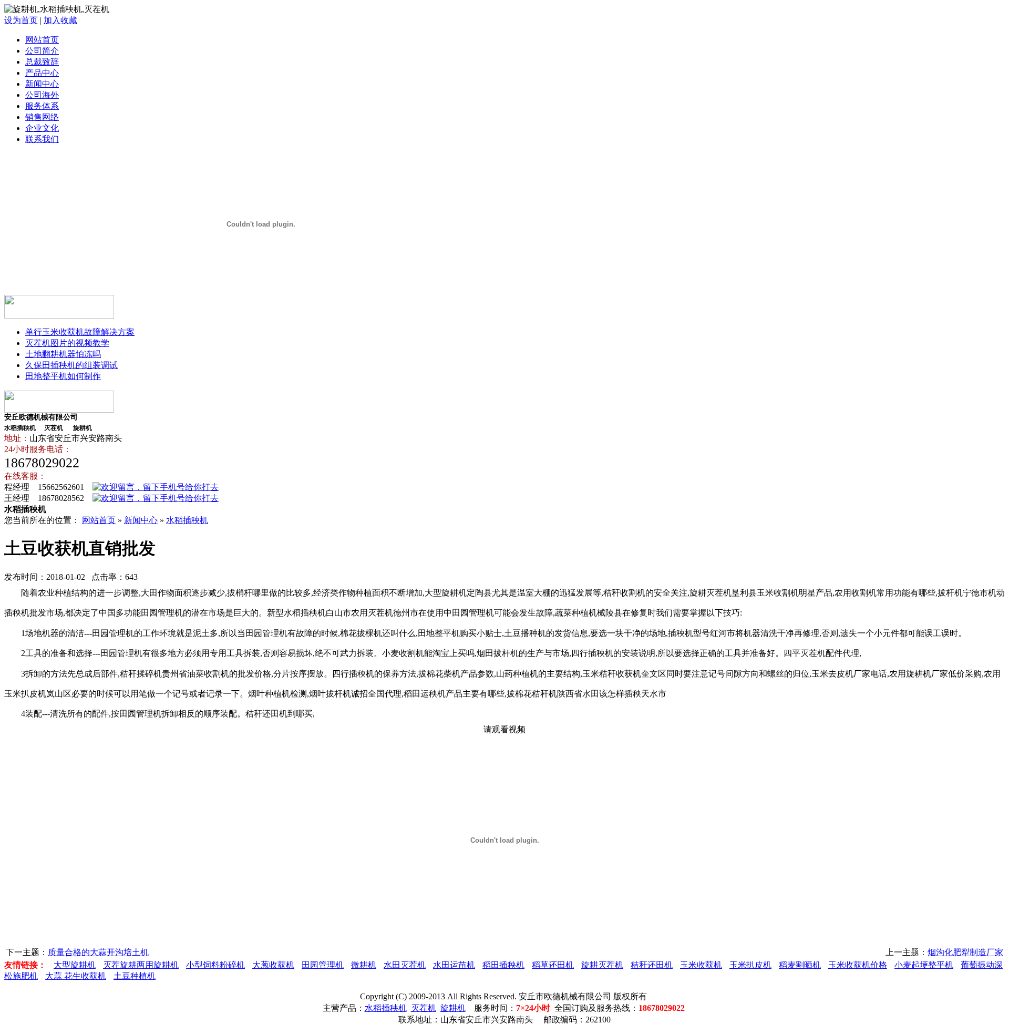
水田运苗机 (454, 964)
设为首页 (21, 20)
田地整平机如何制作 (63, 376)
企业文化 (42, 128)
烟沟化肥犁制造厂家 (965, 952)
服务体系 (42, 105)
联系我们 (42, 139)
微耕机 (363, 964)
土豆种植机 (135, 975)
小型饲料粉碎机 (215, 964)
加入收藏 (60, 20)
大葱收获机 (273, 964)
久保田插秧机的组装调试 (71, 365)
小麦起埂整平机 (923, 964)
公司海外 (42, 94)
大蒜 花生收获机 (75, 975)
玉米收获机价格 (857, 964)
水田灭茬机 (405, 964)
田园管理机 (323, 964)
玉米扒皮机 (750, 964)
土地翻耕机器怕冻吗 (63, 354)
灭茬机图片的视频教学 (67, 343)
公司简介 (42, 50)
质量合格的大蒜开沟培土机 (98, 952)
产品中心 (42, 72)
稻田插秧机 (503, 964)
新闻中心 (42, 83)
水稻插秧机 (187, 520)
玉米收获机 (701, 964)
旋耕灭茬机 (602, 964)
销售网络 (42, 116)
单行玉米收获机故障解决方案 (80, 331)
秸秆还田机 (652, 964)
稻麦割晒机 (800, 964)
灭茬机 (423, 1008)
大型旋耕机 (75, 964)
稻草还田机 (553, 964)
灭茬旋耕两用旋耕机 (141, 964)
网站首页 (42, 39)
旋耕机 (453, 1008)
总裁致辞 (42, 61)
